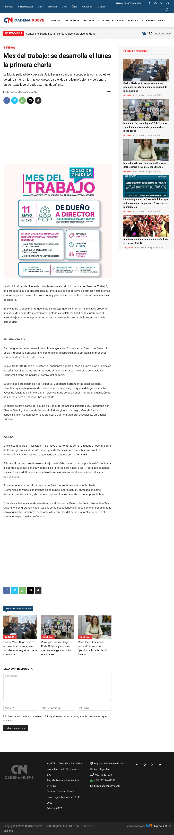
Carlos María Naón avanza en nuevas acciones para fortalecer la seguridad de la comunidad (145, 87)
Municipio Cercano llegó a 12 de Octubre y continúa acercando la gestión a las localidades (145, 127)
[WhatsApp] (22, 100)
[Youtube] (168, 3)
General (9, 47)
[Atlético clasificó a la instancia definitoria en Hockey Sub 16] (146, 226)
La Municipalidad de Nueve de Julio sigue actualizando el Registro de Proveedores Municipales (145, 203)
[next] (117, 33)
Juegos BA (128, 247)
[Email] (30, 100)
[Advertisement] (57, 132)
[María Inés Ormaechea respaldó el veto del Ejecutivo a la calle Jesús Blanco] (94, 627)
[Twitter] (161, 3)
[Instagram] (155, 3)
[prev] (111, 33)
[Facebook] (149, 3)
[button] (167, 9)
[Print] (38, 100)
